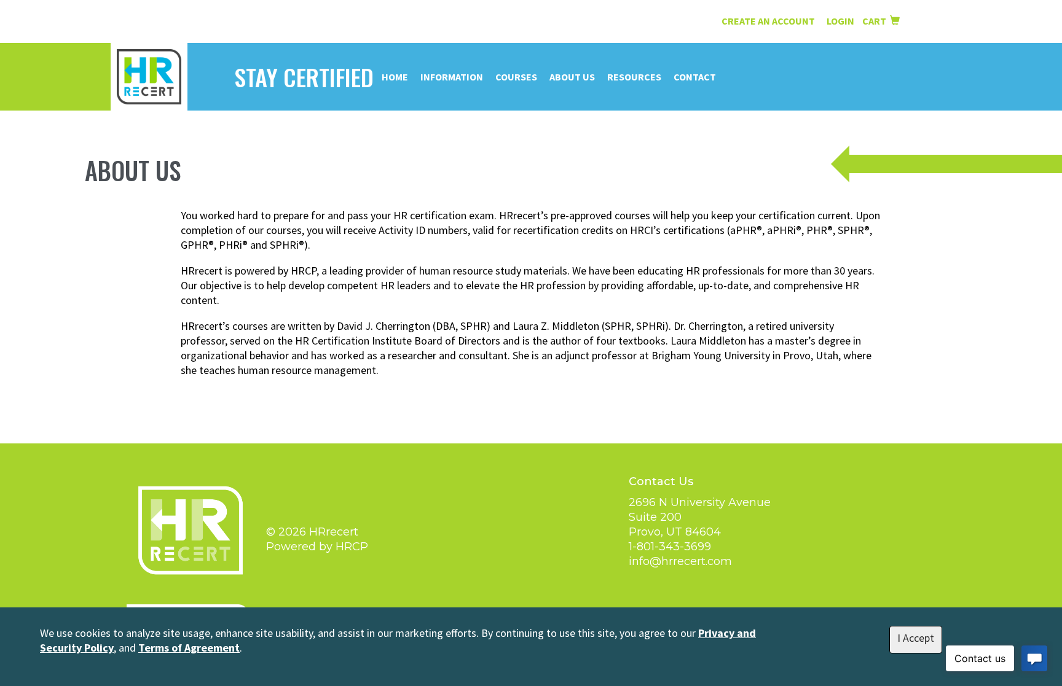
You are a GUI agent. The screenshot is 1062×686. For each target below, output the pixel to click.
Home (395, 77)
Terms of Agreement (189, 648)
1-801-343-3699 (670, 546)
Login (841, 21)
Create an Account (768, 21)
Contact (695, 77)
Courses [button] (516, 77)
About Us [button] (572, 77)
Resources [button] (634, 77)
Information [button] (451, 77)
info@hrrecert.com (680, 561)
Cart (876, 21)
